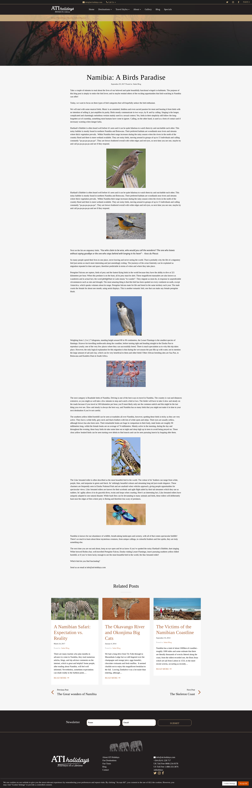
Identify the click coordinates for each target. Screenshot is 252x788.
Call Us (111, 2)
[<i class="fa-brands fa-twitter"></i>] (227, 2)
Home (91, 9)
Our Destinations (109, 760)
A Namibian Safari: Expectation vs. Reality (72, 632)
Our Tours (106, 763)
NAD (245, 2)
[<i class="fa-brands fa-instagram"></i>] (233, 2)
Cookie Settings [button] (229, 783)
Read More (60, 678)
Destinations (104, 9)
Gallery (148, 9)
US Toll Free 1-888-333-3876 (166, 767)
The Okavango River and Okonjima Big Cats (125, 632)
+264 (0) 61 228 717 (162, 760)
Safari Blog (61, 18)
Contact (105, 770)
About (136, 9)
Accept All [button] (243, 783)
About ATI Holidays (110, 757)
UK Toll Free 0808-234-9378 (166, 763)
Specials (168, 9)
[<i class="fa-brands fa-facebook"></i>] (238, 2)
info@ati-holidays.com (93, 2)
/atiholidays (158, 770)
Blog (158, 9)
